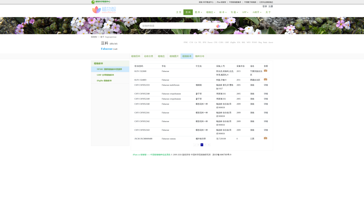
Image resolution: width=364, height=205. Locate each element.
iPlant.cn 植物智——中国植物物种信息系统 (151, 155)
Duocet (210, 42)
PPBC (186, 42)
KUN (137, 71)
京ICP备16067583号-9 (221, 155)
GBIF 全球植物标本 (105, 75)
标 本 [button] (222, 12)
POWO (254, 42)
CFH (215, 42)
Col (196, 42)
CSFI (137, 85)
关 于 (269, 12)
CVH (191, 42)
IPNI (204, 42)
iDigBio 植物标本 (104, 81)
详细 (266, 85)
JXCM (137, 139)
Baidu (265, 42)
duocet (271, 42)
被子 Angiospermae (108, 37)
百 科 (189, 12)
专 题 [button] (233, 12)
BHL (243, 42)
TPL (199, 42)
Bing (260, 42)
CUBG (221, 42)
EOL (238, 42)
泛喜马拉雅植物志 (266, 2)
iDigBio (233, 42)
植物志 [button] (210, 12)
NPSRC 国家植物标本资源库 (109, 69)
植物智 (94, 37)
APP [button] (244, 12)
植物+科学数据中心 (206, 2)
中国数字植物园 (250, 2)
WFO (249, 42)
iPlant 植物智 (221, 2)
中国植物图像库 (235, 2)
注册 (270, 6)
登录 (264, 6)
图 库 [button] (198, 12)
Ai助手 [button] (256, 12)
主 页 (179, 12)
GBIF (227, 42)
